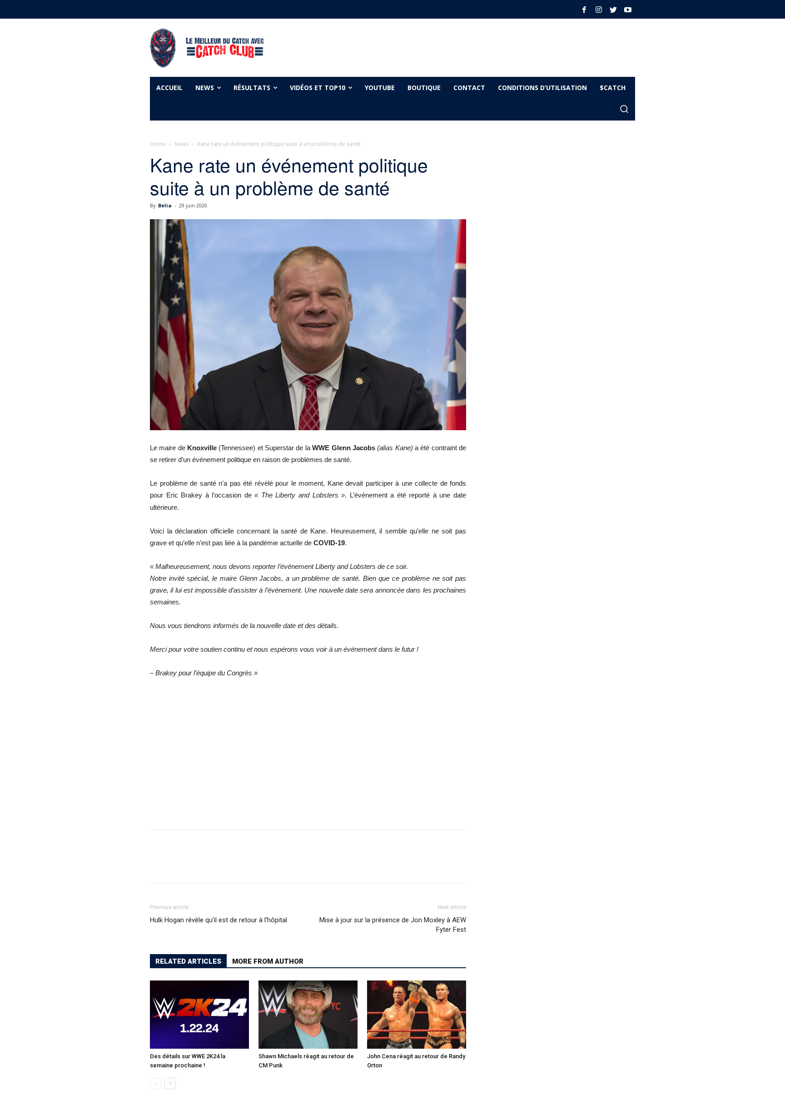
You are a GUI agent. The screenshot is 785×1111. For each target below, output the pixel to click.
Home (158, 144)
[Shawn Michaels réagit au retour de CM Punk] (308, 1014)
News (181, 144)
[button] (624, 110)
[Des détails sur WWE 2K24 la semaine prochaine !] (199, 1014)
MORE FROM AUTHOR (267, 961)
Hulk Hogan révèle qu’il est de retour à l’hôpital (218, 920)
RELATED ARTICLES (188, 961)
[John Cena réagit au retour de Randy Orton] (416, 1014)
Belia (165, 205)
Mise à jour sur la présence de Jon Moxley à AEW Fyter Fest (392, 925)
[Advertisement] (439, 46)
